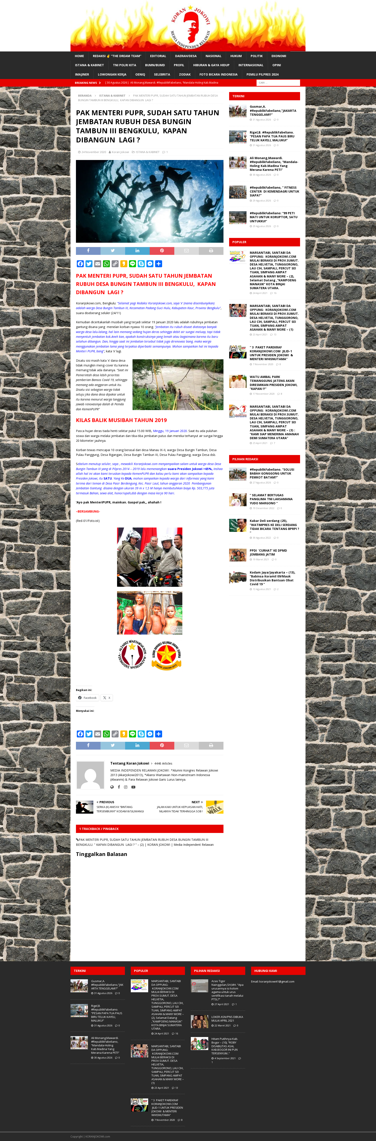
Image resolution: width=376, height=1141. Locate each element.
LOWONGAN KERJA (112, 74)
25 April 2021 (260, 443)
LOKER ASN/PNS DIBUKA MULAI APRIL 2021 (227, 1018)
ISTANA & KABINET (89, 65)
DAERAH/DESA (186, 56)
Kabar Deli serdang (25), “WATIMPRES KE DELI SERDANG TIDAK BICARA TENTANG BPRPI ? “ (274, 527)
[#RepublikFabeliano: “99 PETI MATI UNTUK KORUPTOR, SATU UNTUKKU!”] (238, 217)
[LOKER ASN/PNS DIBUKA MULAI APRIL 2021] (199, 1021)
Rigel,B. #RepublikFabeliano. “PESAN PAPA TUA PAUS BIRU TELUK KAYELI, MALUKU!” (272, 136)
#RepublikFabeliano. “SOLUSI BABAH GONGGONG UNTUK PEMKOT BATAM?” (272, 473)
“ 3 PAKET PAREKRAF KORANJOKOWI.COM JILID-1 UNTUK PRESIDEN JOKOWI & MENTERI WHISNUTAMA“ (271, 353)
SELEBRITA (162, 74)
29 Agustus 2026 (262, 200)
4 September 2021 (225, 1058)
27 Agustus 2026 (262, 482)
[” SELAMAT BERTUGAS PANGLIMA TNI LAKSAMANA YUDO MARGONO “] (238, 499)
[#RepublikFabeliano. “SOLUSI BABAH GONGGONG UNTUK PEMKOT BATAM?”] (238, 474)
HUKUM (236, 56)
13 (275, 334)
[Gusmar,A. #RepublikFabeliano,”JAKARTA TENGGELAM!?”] (238, 111)
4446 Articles (163, 763)
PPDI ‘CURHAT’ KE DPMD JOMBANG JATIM (268, 552)
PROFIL (179, 65)
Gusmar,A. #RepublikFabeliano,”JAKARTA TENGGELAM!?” (273, 110)
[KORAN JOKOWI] (188, 49)
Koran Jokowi (120, 152)
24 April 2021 (260, 293)
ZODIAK (185, 74)
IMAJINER (82, 74)
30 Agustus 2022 (262, 537)
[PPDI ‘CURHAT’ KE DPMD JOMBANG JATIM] (238, 555)
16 (275, 293)
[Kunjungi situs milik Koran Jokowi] (112, 787)
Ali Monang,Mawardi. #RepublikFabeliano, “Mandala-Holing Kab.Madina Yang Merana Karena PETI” (274, 164)
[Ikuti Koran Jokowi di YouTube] (131, 787)
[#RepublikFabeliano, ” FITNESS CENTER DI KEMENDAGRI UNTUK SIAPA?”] (238, 192)
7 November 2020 (263, 364)
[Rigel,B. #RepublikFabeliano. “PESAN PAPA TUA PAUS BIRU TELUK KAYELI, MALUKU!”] (238, 136)
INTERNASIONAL (251, 65)
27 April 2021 (222, 1004)
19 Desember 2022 (263, 508)
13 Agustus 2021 (262, 589)
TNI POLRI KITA (124, 65)
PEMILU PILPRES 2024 (263, 74)
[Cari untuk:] (278, 82)
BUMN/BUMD (155, 65)
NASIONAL (214, 56)
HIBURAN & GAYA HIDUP (211, 65)
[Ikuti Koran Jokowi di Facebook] (117, 787)
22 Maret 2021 (223, 1025)
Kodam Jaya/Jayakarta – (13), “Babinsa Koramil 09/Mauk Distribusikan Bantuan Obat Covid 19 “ (272, 578)
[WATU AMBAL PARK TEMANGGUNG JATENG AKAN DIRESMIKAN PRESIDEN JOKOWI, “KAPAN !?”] (238, 381)
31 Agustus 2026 (262, 119)
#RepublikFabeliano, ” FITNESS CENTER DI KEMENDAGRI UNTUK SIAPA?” (274, 191)
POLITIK (257, 56)
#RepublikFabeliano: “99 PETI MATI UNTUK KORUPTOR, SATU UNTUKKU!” (273, 217)
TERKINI (238, 96)
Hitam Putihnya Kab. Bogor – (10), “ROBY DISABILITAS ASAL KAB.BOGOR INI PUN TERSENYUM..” (225, 1046)
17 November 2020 (264, 393)
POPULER (239, 242)
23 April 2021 (260, 334)
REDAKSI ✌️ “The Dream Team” (117, 56)
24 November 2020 (94, 152)
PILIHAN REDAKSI (245, 459)
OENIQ (140, 74)
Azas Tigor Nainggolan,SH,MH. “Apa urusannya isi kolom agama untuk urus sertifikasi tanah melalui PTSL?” (227, 990)
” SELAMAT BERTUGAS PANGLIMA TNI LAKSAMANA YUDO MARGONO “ (271, 499)
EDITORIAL (158, 56)
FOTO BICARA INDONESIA (219, 74)
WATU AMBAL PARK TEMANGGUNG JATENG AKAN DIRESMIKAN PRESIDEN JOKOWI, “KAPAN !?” (273, 383)
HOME (79, 56)
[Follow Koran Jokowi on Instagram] (124, 787)
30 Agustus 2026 (262, 174)
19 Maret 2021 (261, 559)
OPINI (276, 65)
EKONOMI (279, 56)
